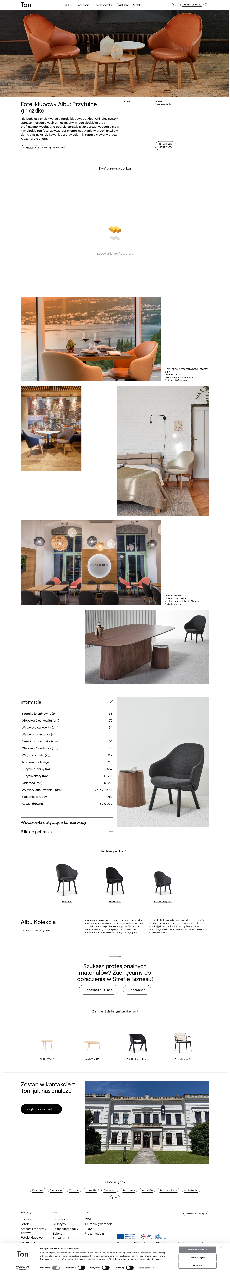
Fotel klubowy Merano (137, 1059)
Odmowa (197, 1265)
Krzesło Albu (115, 901)
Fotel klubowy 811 (183, 1059)
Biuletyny (59, 1224)
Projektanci (61, 1238)
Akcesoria (28, 1242)
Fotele (25, 1224)
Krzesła (26, 1219)
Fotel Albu (67, 901)
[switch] (81, 1268)
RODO (89, 1228)
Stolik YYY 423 (92, 1059)
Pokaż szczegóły (146, 1268)
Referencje (83, 4)
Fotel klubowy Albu (163, 901)
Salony (57, 1233)
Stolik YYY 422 (47, 1059)
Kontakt (137, 4)
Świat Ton (122, 4)
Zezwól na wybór (197, 1257)
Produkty (66, 4)
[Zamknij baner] (220, 1247)
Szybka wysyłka (103, 4)
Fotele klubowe (32, 1237)
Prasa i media (94, 1233)
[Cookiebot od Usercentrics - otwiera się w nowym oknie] (22, 1268)
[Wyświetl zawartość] (111, 702)
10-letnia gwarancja (98, 1224)
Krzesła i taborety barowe (33, 1230)
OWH (89, 1219)
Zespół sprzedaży (65, 1228)
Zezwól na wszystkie (197, 1249)
